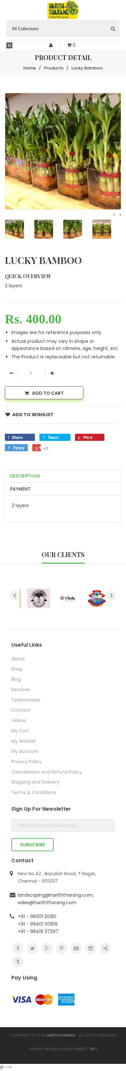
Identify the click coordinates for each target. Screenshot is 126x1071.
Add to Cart (48, 393)
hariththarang (61, 1035)
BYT (94, 1049)
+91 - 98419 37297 (38, 931)
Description (25, 476)
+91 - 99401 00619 (38, 924)
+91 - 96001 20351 (37, 916)
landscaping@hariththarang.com (55, 895)
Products (53, 68)
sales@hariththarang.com (47, 902)
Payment (20, 489)
